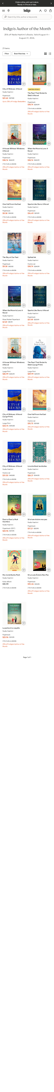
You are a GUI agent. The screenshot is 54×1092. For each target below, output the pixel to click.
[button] (3, 10)
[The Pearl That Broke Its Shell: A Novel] (39, 75)
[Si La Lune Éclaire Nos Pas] (39, 560)
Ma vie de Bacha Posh (11, 575)
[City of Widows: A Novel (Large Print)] (14, 400)
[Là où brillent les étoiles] (39, 452)
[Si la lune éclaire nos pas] (39, 505)
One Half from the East (12, 204)
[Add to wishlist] (24, 84)
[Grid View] (45, 53)
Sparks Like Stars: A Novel (38, 204)
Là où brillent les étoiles (37, 466)
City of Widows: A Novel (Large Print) (12, 415)
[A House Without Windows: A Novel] (14, 134)
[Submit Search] (5, 17)
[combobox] (29, 17)
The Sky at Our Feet (10, 257)
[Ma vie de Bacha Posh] (14, 560)
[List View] (50, 53)
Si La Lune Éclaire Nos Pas (38, 575)
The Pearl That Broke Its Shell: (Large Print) (37, 363)
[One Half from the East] (14, 190)
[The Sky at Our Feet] (14, 243)
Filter (7, 53)
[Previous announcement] (3, 3)
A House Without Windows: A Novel (14, 149)
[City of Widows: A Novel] (14, 75)
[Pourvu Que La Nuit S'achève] (14, 505)
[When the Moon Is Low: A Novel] (39, 134)
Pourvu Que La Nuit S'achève (10, 520)
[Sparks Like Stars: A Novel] (39, 190)
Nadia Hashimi (8, 92)
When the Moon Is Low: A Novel (38, 149)
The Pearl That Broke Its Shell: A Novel (37, 94)
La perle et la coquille (11, 628)
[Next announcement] (51, 3)
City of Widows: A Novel (12, 89)
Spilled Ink (32, 257)
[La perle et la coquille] (14, 614)
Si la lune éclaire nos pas (37, 519)
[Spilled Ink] (39, 243)
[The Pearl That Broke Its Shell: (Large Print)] (39, 348)
